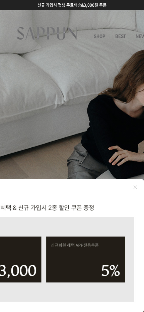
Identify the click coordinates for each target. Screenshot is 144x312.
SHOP (99, 36)
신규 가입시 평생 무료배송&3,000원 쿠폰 (72, 5)
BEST (120, 36)
